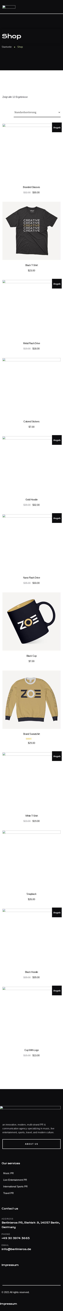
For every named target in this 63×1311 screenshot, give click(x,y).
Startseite (7, 46)
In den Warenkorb (32, 154)
